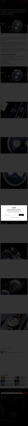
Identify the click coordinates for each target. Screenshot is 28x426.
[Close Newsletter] (26, 206)
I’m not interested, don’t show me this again (14, 217)
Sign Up (21, 214)
